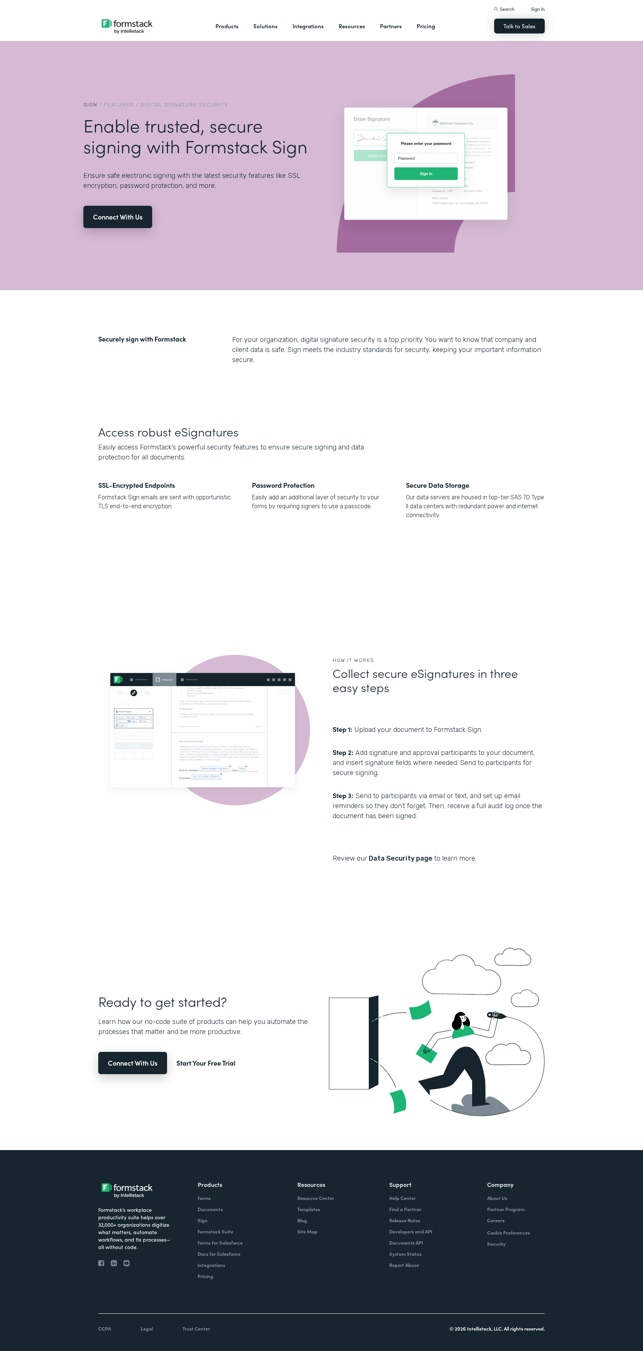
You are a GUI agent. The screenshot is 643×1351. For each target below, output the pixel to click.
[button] (227, 26)
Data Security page (399, 858)
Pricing (426, 26)
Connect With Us (118, 216)
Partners (391, 26)
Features (119, 105)
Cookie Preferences (508, 1232)
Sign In (538, 9)
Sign (90, 105)
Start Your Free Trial (206, 1062)
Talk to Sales (519, 26)
